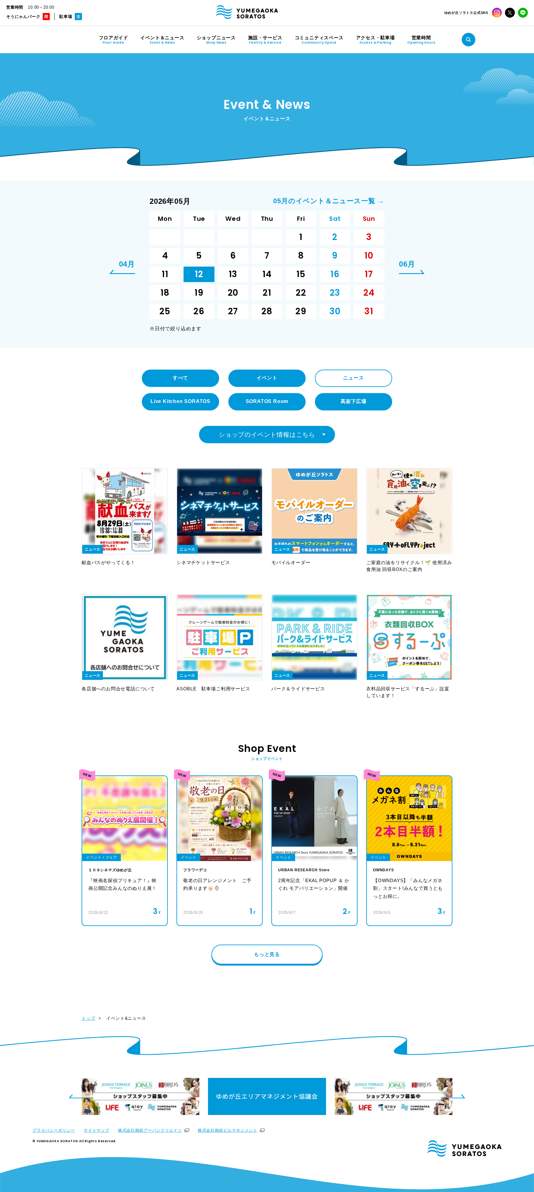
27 (233, 311)
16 (335, 274)
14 (267, 274)
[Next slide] (453, 1096)
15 (301, 274)
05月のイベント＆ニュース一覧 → (328, 201)
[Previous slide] (81, 1096)
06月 (407, 264)
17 (369, 274)
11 (165, 274)
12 (199, 274)
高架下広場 (354, 401)
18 (165, 293)
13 (233, 274)
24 (369, 293)
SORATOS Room (267, 401)
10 (368, 256)
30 (335, 311)
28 (267, 311)
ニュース (353, 377)
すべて (180, 377)
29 (301, 311)
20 (233, 293)
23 (335, 293)
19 (199, 293)
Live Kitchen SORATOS (180, 401)
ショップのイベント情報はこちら (267, 434)
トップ (88, 1018)
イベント (266, 377)
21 (267, 293)
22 (301, 293)
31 (368, 311)
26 (199, 311)
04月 (127, 264)
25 (165, 311)
